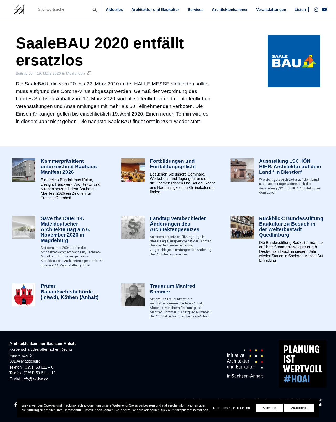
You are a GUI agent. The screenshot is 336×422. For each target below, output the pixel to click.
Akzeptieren (299, 408)
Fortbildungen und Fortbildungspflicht (173, 163)
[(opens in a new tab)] (23, 301)
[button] (308, 9)
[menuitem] (114, 9)
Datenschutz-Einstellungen (231, 408)
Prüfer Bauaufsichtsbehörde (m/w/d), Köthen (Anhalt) (69, 291)
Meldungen (75, 73)
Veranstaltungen (271, 9)
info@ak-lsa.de (35, 379)
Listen (300, 9)
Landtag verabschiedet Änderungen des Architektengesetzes (178, 224)
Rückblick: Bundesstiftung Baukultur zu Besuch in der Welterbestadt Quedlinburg (291, 227)
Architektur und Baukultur (155, 9)
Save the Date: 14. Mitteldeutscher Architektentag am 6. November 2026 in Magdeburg (65, 229)
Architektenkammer (230, 9)
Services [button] (195, 9)
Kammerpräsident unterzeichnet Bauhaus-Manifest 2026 (69, 166)
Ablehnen (269, 408)
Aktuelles (114, 9)
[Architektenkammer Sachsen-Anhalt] (19, 9)
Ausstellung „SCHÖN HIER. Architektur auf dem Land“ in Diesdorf (290, 166)
